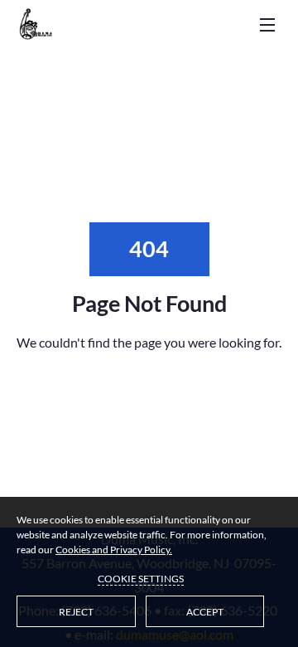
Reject (76, 612)
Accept (204, 612)
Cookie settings (141, 578)
